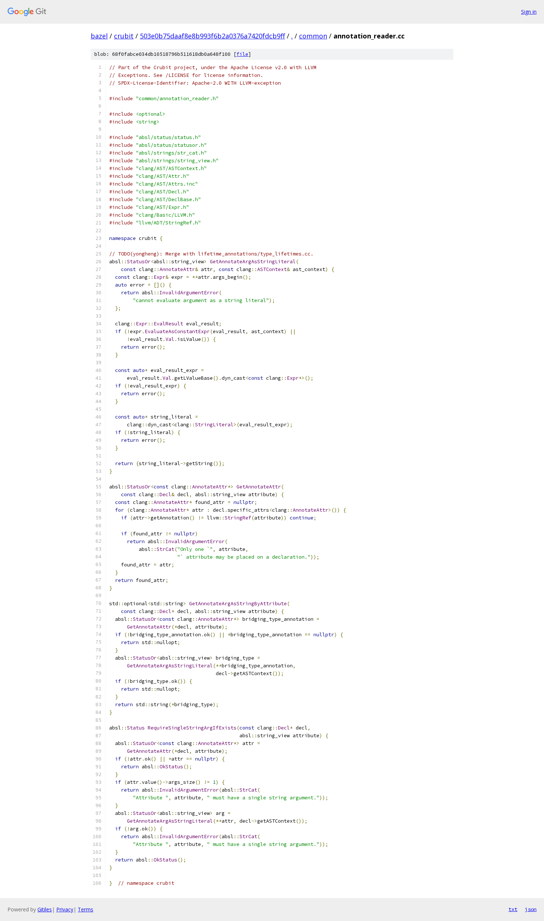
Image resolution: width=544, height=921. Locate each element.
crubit (124, 35)
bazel (99, 35)
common (313, 35)
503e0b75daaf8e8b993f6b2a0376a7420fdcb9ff (212, 35)
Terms (85, 909)
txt (512, 909)
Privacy (64, 909)
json (531, 909)
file (242, 54)
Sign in (529, 11)
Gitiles (44, 909)
